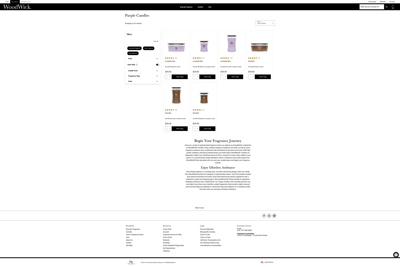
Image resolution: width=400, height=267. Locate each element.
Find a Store (167, 237)
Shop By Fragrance (186, 7)
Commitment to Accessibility (210, 245)
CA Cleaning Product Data (209, 243)
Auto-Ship (131, 65)
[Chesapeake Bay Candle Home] (26, 1)
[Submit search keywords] (386, 6)
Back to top (199, 208)
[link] (372, 1)
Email (239, 229)
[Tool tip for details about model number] (136, 64)
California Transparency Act (210, 240)
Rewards (166, 240)
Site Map (129, 245)
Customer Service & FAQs (172, 235)
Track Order (167, 229)
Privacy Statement (207, 229)
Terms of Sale (205, 237)
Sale (209, 7)
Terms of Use (205, 235)
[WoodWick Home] (15, 1)
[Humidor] (259, 56)
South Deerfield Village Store (173, 245)
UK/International (169, 248)
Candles (200, 7)
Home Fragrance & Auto (134, 235)
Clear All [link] (156, 41)
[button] (392, 1)
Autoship (166, 243)
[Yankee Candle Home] (6, 1)
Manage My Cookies (207, 232)
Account (166, 232)
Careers (128, 243)
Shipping (166, 251)
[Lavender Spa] (176, 56)
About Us (129, 240)
